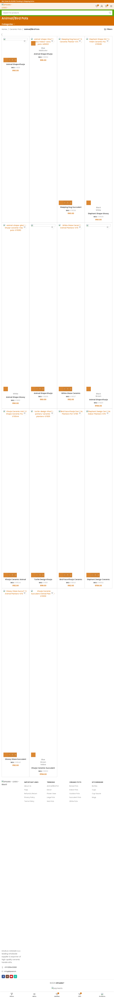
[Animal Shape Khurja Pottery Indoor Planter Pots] (98, 307)
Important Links (31, 782)
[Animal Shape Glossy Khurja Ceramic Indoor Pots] (15, 307)
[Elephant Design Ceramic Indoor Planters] (98, 493)
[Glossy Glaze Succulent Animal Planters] (15, 673)
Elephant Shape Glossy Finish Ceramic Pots (98, 214)
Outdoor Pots (74, 793)
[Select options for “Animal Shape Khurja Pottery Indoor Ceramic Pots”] (33, 43)
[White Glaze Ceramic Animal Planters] (71, 307)
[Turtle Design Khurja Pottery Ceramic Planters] (43, 493)
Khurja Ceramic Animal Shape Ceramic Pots (15, 580)
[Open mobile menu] (111, 6)
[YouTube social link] (11, 976)
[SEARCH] (110, 12)
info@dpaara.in (10, 971)
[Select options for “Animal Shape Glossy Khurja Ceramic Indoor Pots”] (5, 389)
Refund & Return (30, 793)
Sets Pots (50, 801)
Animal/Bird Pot (53, 786)
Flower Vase (51, 793)
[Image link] (12, 863)
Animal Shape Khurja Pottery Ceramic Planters (15, 65)
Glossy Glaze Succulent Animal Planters (15, 760)
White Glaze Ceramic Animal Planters (70, 394)
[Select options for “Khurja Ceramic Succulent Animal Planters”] (33, 755)
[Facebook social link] (3, 976)
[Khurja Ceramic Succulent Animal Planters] (43, 673)
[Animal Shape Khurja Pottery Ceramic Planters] (15, 50)
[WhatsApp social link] (15, 976)
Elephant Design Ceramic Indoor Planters (98, 580)
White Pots (73, 801)
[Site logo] (7, 6)
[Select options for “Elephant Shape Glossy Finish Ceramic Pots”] (88, 203)
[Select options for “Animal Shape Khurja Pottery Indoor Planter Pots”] (88, 389)
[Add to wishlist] (24, 41)
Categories (7, 24)
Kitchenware (97, 782)
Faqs (26, 790)
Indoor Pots (73, 790)
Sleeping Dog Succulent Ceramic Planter (70, 208)
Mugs (94, 797)
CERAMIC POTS (75, 782)
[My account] (102, 6)
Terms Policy (29, 801)
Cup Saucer (96, 793)
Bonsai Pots (73, 786)
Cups (94, 790)
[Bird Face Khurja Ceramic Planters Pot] (71, 493)
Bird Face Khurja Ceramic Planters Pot (71, 580)
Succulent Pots (75, 797)
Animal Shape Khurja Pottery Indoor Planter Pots (98, 400)
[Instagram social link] (7, 976)
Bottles (94, 786)
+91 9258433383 (10, 967)
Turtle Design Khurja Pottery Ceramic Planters (43, 580)
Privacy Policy (29, 797)
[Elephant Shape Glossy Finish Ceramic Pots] (98, 121)
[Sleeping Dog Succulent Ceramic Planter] (71, 121)
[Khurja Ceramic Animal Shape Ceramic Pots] (15, 493)
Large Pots (51, 797)
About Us (27, 786)
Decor (49, 790)
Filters (109, 29)
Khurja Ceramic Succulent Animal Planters (43, 769)
